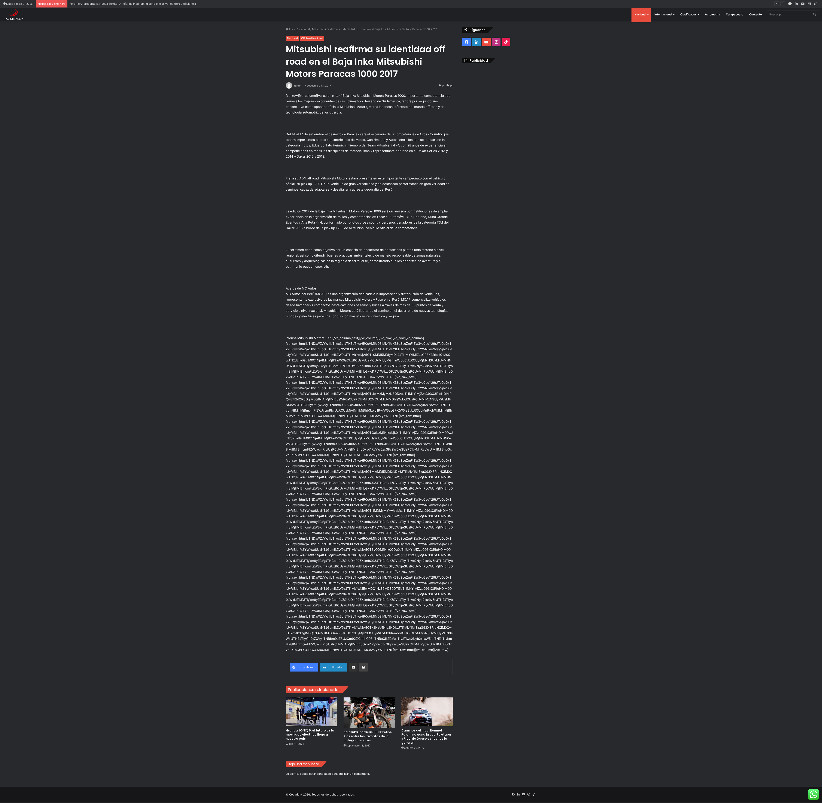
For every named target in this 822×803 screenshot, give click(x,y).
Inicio (292, 29)
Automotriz (712, 14)
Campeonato (734, 14)
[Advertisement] (499, 98)
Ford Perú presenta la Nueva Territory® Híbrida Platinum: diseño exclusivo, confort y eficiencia (133, 3)
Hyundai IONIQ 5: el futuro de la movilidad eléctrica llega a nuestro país (310, 734)
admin (297, 85)
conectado (324, 773)
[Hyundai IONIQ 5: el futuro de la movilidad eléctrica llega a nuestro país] (311, 711)
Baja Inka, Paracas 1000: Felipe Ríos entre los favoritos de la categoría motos (368, 736)
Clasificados (688, 14)
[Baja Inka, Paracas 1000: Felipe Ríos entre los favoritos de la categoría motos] (369, 712)
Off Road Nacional (312, 38)
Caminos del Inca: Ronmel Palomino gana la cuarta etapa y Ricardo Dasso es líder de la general (426, 736)
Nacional (640, 14)
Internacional (663, 14)
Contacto (755, 14)
